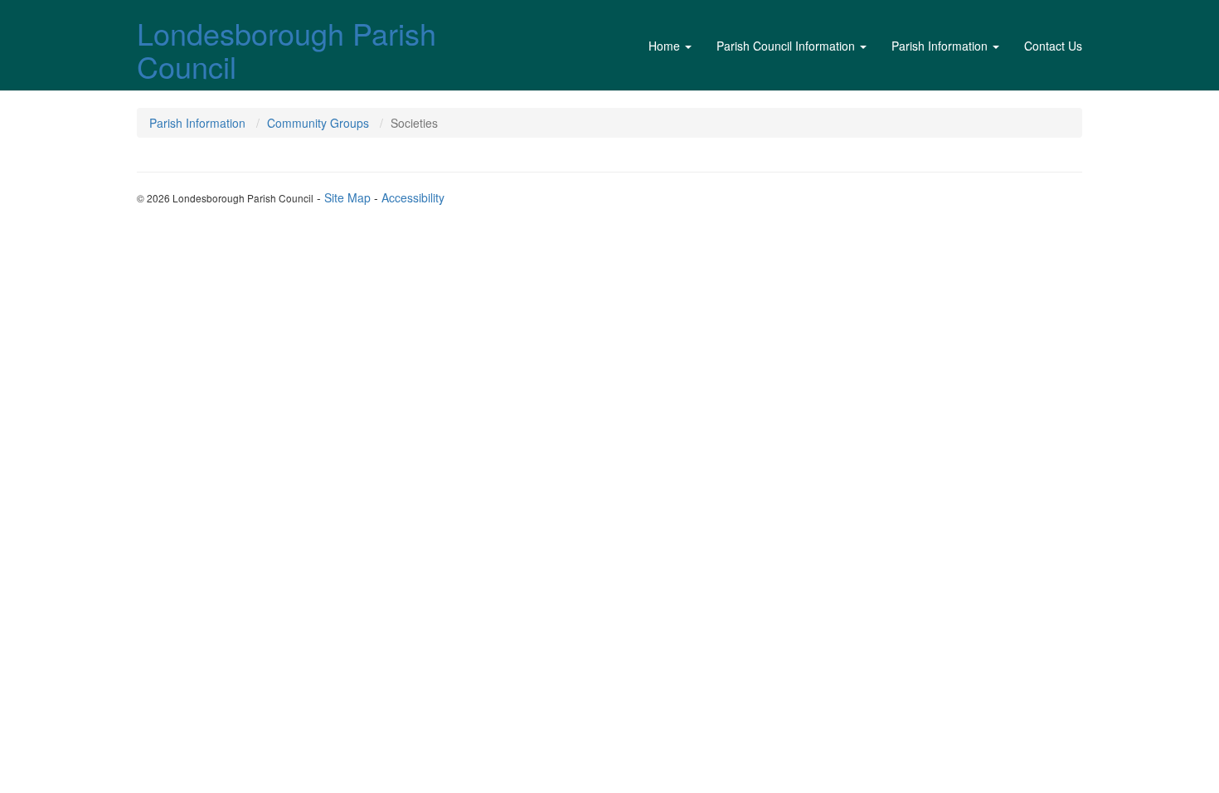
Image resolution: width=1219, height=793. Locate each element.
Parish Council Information (785, 45)
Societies (414, 122)
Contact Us (1053, 45)
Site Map (347, 197)
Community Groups (318, 122)
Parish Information (939, 45)
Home (664, 45)
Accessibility (412, 197)
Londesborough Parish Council (286, 49)
